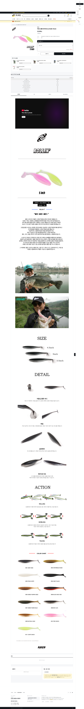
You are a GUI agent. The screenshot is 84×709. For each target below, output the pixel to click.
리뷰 (34, 94)
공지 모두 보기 (68, 21)
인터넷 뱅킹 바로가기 (30, 701)
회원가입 (57, 12)
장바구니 (47, 53)
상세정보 (18, 94)
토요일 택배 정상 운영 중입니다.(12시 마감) (19, 21)
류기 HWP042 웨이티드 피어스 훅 (21, 60)
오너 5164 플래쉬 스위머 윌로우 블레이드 (61, 60)
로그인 (54, 12)
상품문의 (50, 94)
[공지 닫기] (71, 21)
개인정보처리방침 (19, 692)
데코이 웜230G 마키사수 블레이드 (20, 66)
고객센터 (24, 692)
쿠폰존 (66, 12)
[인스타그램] (70, 692)
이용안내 (15, 692)
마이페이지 (63, 12)
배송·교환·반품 (65, 94)
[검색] (48, 16)
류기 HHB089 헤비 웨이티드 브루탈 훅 (41, 60)
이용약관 (12, 692)
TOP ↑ (80, 24)
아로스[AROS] (14, 24)
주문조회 (60, 12)
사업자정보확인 (51, 699)
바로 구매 (63, 53)
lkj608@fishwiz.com (58, 697)
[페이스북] (70, 12)
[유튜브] (71, 12)
